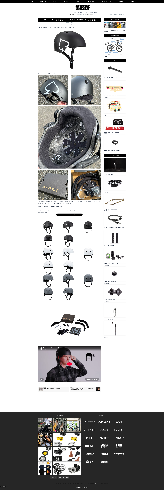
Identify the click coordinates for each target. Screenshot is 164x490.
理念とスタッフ (97, 483)
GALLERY (70, 483)
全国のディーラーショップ (83, 14)
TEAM (66, 483)
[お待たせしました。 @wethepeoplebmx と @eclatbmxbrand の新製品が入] (45, 439)
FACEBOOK (86, 483)
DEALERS (74, 483)
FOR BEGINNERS (80, 483)
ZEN (39, 383)
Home (57, 483)
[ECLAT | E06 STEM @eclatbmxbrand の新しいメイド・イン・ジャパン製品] (74, 439)
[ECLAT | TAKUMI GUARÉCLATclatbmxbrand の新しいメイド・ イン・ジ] (45, 454)
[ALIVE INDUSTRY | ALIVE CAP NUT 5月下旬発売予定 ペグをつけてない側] (74, 468)
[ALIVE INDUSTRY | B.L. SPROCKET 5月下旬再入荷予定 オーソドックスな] (59, 468)
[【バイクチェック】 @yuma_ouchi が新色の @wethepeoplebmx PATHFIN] (74, 425)
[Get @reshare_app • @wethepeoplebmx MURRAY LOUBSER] (45, 425)
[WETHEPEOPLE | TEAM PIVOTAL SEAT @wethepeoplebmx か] (74, 454)
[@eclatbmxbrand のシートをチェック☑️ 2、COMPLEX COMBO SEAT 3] (59, 425)
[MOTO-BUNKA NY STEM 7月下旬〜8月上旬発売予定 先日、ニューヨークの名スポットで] (59, 454)
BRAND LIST (62, 483)
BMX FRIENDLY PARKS (106, 1)
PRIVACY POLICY (104, 483)
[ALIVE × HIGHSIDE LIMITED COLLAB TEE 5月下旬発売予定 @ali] (45, 468)
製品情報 (67, 22)
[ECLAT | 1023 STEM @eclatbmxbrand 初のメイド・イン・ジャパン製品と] (59, 439)
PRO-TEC (71, 22)
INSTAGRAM (92, 483)
